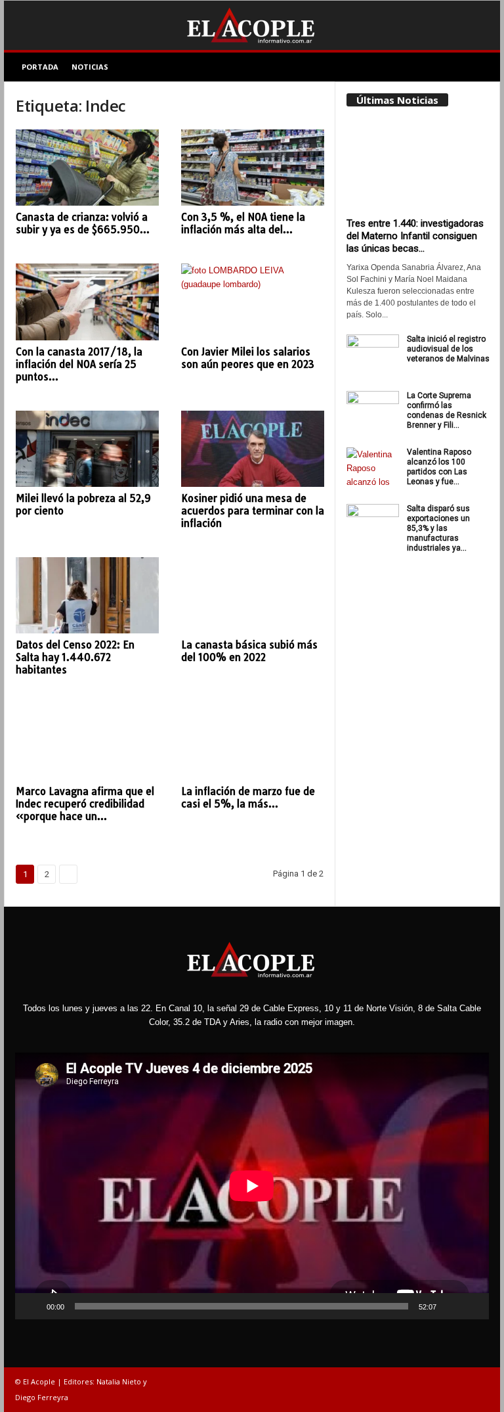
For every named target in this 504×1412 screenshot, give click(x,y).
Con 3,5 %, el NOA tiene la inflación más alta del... (243, 223)
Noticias (90, 67)
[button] (480, 67)
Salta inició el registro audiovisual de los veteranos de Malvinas (448, 348)
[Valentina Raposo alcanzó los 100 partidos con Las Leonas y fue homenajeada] (372, 467)
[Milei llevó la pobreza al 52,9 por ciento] (87, 449)
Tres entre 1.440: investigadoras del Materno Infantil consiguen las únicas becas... (415, 235)
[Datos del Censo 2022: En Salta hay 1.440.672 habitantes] (87, 595)
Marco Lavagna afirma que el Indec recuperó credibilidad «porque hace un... (85, 804)
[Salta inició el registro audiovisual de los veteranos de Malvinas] (372, 354)
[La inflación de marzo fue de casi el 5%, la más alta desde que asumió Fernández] (252, 742)
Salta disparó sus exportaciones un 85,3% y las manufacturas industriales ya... (438, 528)
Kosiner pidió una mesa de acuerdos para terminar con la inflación (252, 511)
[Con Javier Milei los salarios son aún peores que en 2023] (252, 301)
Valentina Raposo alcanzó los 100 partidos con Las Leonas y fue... (439, 466)
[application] (252, 1186)
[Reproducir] (32, 1306)
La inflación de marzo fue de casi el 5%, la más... (248, 797)
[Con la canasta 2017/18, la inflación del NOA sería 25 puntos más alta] (87, 301)
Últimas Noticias (397, 99)
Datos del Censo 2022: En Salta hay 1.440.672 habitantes (75, 657)
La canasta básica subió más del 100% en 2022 (249, 651)
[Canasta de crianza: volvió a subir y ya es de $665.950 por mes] (87, 167)
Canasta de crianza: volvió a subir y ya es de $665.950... (83, 223)
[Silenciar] (450, 1306)
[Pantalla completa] (471, 1306)
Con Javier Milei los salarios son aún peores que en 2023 (247, 358)
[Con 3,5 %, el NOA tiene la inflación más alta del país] (252, 167)
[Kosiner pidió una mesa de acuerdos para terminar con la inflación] (252, 449)
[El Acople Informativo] (252, 25)
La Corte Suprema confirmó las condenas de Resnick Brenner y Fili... (446, 410)
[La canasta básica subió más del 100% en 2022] (252, 595)
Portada (40, 67)
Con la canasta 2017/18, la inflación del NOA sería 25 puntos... (79, 364)
